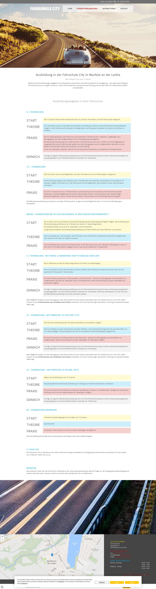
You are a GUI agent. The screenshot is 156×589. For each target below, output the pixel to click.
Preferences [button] (24, 583)
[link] (87, 8)
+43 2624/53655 (122, 2)
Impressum (126, 574)
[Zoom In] (2, 536)
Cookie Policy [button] (61, 581)
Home (70, 8)
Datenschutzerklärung (137, 574)
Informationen (109, 8)
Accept (132, 582)
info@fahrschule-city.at (122, 557)
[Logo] (45, 8)
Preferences (102, 582)
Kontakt (124, 8)
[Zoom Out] (2, 539)
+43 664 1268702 (126, 555)
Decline (117, 582)
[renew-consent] (2, 587)
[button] (52, 555)
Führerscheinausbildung (87, 8)
